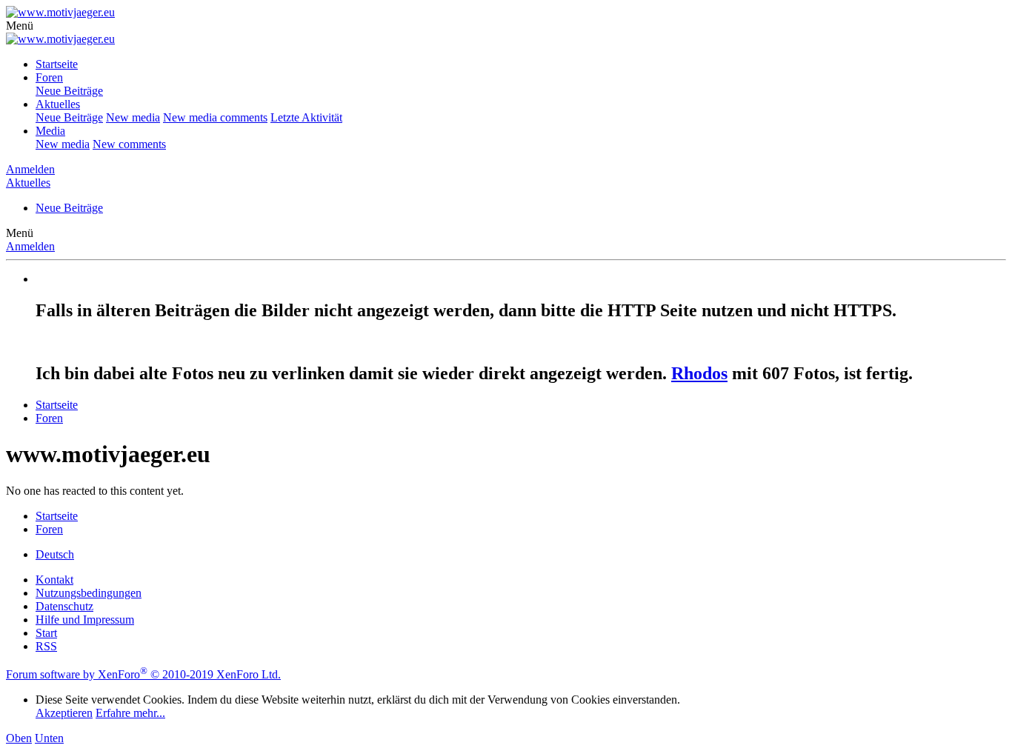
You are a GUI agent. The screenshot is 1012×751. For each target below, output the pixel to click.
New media (133, 117)
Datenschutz (64, 606)
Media (50, 130)
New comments (129, 144)
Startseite (57, 64)
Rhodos (699, 373)
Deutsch (55, 554)
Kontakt (54, 579)
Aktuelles (58, 104)
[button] (19, 25)
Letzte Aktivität (306, 117)
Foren (49, 77)
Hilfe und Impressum (85, 619)
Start (46, 633)
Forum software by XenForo (143, 674)
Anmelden (30, 246)
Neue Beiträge (69, 90)
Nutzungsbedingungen (89, 593)
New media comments (215, 117)
